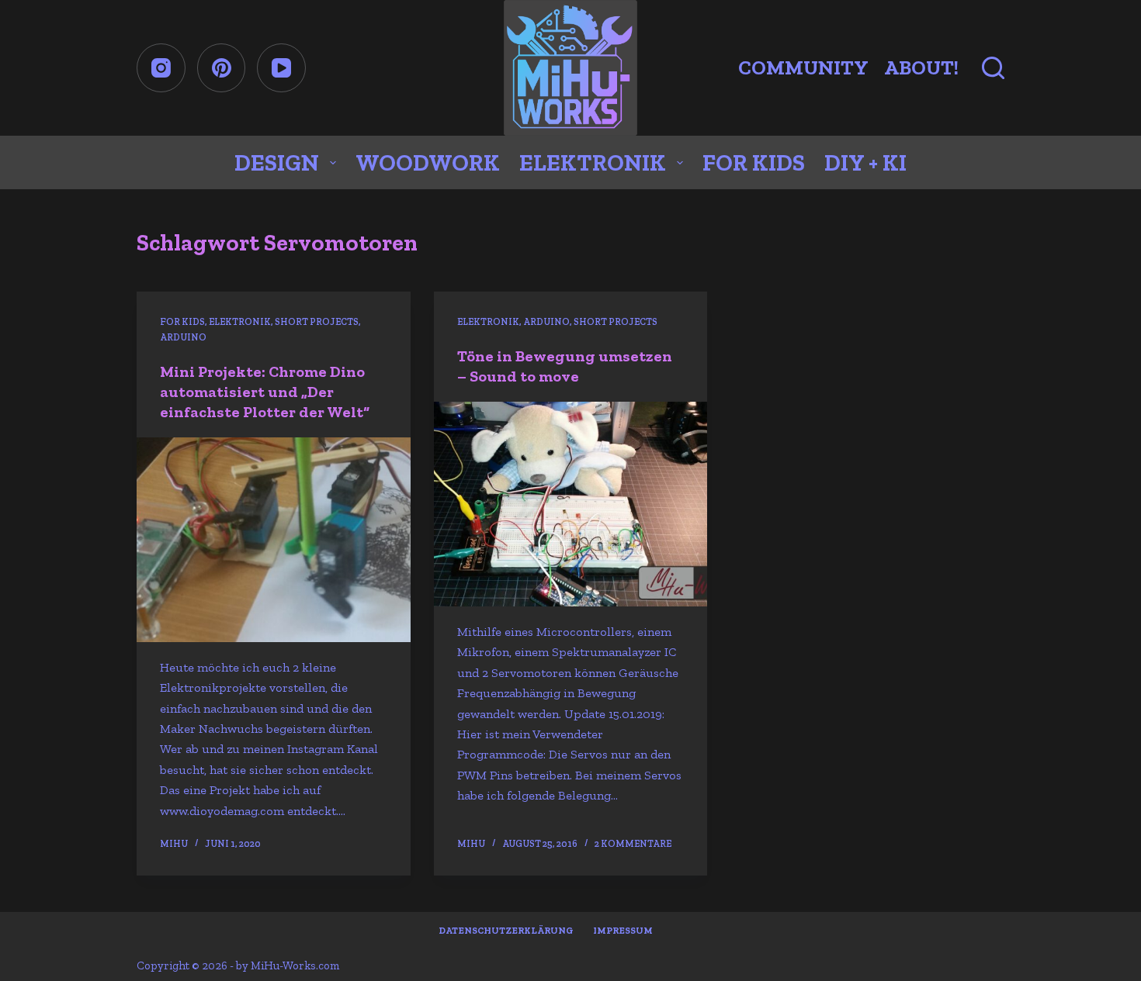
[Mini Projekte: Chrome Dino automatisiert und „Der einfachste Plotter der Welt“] (273, 539)
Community (803, 67)
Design (276, 163)
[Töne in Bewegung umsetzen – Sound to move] (570, 504)
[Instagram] (161, 67)
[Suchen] (993, 68)
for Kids (753, 163)
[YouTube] (281, 67)
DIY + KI (865, 163)
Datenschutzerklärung (506, 930)
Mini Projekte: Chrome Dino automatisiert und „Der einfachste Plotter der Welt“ (264, 391)
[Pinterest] (221, 67)
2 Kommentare (633, 843)
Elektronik (592, 163)
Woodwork (427, 163)
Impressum (623, 930)
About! (921, 67)
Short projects (317, 321)
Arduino (183, 337)
